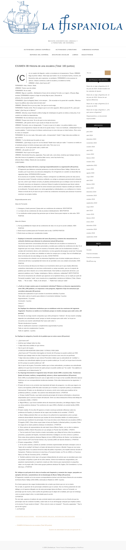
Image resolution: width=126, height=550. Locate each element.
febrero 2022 (91, 158)
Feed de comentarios (93, 257)
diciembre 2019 (91, 192)
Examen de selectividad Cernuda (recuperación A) (65, 529)
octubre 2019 (91, 199)
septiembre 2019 (92, 203)
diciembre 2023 (91, 139)
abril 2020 (90, 180)
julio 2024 (90, 131)
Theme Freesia (60, 547)
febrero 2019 (91, 218)
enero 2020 (90, 188)
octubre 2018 (91, 233)
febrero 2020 (91, 184)
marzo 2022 (90, 154)
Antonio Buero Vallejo (45, 516)
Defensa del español (39, 54)
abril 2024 (90, 135)
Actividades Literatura (66, 49)
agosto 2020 (90, 173)
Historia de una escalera (65, 516)
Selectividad (87, 54)
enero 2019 (90, 222)
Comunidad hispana (90, 49)
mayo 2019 (90, 207)
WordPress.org (91, 261)
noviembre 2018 (92, 229)
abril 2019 (90, 210)
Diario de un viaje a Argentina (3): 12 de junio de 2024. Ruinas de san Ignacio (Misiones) (98, 97)
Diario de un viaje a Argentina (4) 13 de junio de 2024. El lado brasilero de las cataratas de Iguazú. (98, 88)
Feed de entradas (92, 253)
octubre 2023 (91, 146)
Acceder (89, 250)
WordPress (80, 547)
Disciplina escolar (60, 54)
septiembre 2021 (92, 165)
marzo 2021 (90, 169)
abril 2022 (90, 150)
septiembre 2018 (92, 237)
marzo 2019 (90, 214)
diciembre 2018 (91, 225)
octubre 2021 (91, 161)
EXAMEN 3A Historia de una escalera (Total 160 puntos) (33, 525)
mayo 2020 (90, 176)
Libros (75, 54)
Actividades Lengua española (37, 49)
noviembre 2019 (92, 195)
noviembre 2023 (92, 143)
